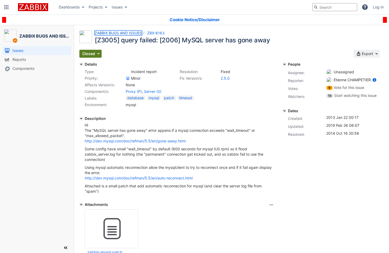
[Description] (81, 118)
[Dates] (284, 111)
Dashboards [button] (69, 7)
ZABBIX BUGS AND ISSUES (118, 33)
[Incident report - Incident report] (128, 72)
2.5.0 (225, 78)
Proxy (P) (134, 91)
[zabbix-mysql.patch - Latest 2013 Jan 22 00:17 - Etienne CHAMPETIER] (111, 229)
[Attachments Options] (271, 205)
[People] (284, 64)
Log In (378, 7)
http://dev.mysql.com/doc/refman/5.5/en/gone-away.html (135, 141)
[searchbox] (335, 7)
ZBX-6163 (156, 33)
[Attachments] (81, 204)
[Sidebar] (65, 248)
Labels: (91, 98)
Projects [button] (96, 7)
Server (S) (152, 91)
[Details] (81, 64)
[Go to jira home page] (33, 7)
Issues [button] (117, 7)
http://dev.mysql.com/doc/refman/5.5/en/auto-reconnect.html (139, 178)
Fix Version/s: (191, 78)
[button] (6, 7)
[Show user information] (374, 80)
